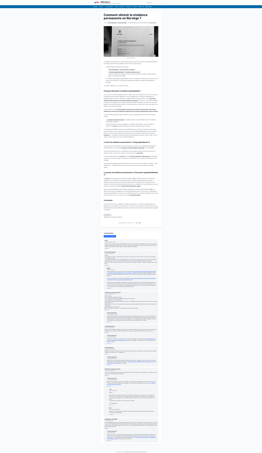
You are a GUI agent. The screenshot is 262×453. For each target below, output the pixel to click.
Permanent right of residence (127, 69)
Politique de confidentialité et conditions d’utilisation (135, 451)
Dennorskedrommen (111, 252)
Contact (135, 6)
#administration (107, 217)
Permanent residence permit (132, 72)
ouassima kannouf (110, 326)
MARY (109, 268)
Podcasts (121, 6)
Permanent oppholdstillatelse (116, 72)
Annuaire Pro (128, 6)
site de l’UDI (140, 153)
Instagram (149, 6)
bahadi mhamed (109, 347)
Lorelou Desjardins (122, 22)
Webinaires (141, 6)
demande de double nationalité (115, 119)
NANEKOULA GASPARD (111, 419)
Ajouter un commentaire (110, 236)
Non (140, 222)
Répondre (107, 248)
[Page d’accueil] (96, 2)
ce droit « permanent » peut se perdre (140, 156)
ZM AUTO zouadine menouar (113, 369)
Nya (110, 408)
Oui (136, 222)
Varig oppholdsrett (114, 69)
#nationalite (113, 217)
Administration (107, 214)
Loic (110, 389)
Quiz (117, 6)
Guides (101, 6)
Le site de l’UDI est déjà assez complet (130, 186)
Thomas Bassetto (112, 22)
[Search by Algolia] (165, 3)
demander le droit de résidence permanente (132, 148)
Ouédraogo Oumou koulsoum (113, 292)
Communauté (109, 6)
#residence (119, 217)
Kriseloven (106, 135)
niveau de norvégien (135, 195)
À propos (95, 6)
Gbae (107, 240)
